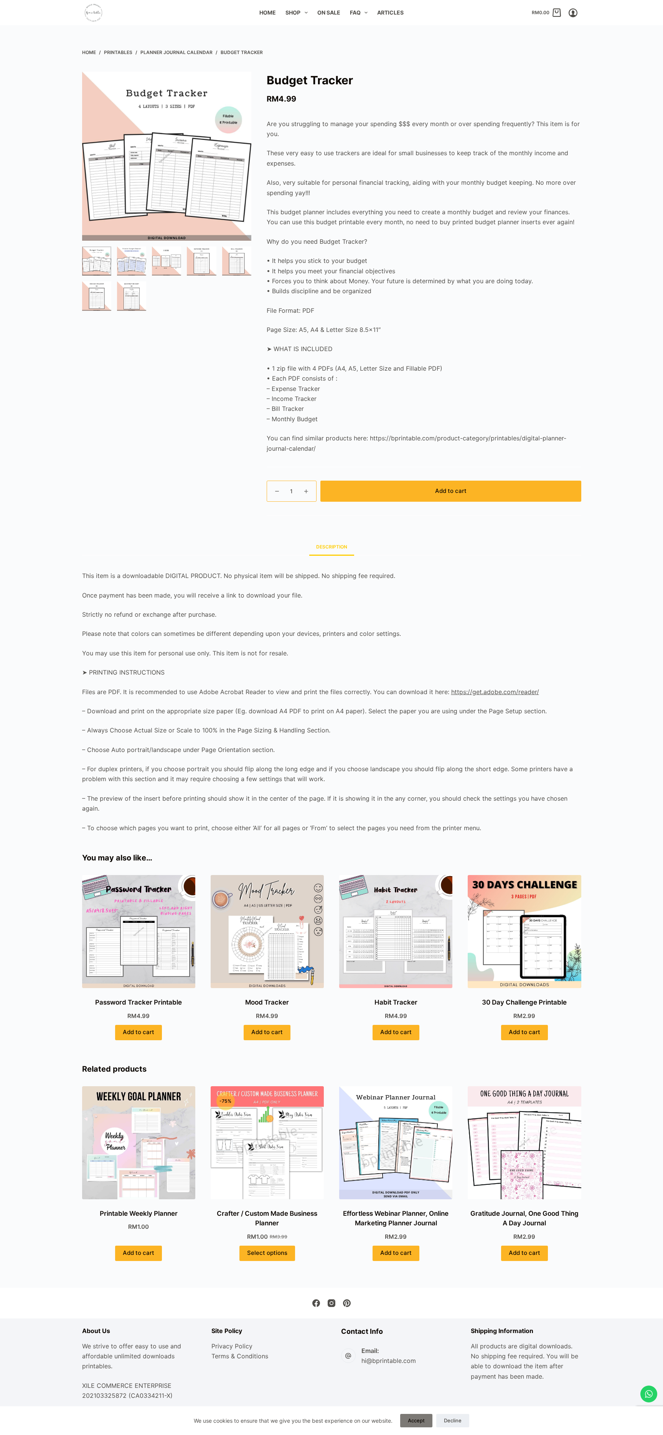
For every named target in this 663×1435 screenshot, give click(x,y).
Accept (416, 1420)
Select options (267, 1252)
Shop (292, 12)
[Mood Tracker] (267, 931)
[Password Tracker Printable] (138, 931)
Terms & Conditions (239, 1356)
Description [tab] (331, 547)
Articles (390, 12)
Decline (453, 1420)
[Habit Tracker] (395, 931)
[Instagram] (331, 1303)
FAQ (355, 12)
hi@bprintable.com (388, 1360)
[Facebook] (316, 1303)
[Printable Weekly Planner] (138, 1142)
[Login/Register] (573, 12)
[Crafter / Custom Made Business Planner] (267, 1142)
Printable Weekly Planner (139, 1213)
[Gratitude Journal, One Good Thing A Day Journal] (524, 1142)
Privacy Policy (231, 1346)
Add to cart (451, 490)
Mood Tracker (267, 1002)
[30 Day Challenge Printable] (524, 931)
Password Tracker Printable (138, 1002)
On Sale (328, 12)
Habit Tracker (395, 1002)
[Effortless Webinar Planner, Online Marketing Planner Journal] (395, 1142)
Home (267, 12)
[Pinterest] (347, 1303)
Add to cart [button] (138, 1032)
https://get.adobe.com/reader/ (495, 692)
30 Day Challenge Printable (524, 1002)
